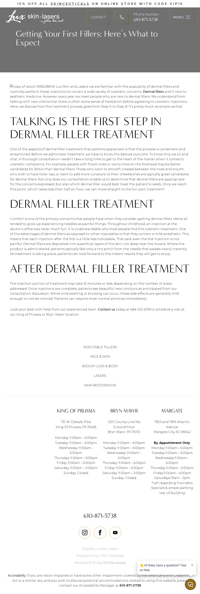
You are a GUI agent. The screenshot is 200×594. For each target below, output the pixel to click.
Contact (98, 17)
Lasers (100, 376)
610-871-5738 (146, 19)
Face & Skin (100, 356)
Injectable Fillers (100, 347)
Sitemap (117, 556)
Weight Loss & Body (100, 366)
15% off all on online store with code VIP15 (100, 4)
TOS (104, 556)
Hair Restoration (100, 385)
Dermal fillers (153, 92)
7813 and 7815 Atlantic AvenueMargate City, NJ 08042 (172, 427)
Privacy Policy (87, 556)
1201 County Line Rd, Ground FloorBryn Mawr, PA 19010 (124, 427)
